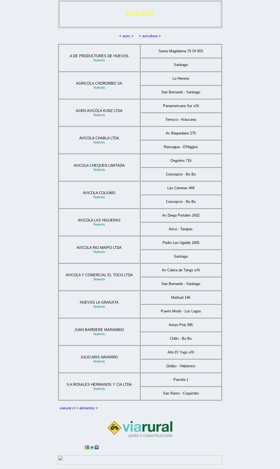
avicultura (150, 36)
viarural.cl (67, 408)
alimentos (87, 408)
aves (126, 36)
